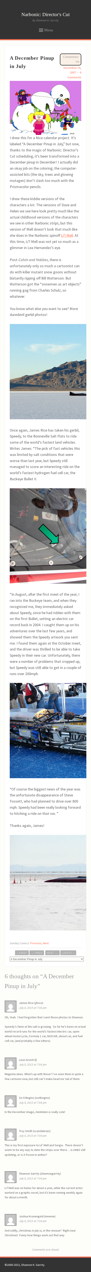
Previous (35, 943)
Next (46, 943)
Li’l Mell (67, 235)
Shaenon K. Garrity (32, 1265)
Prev (36, 953)
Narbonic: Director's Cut (45, 14)
